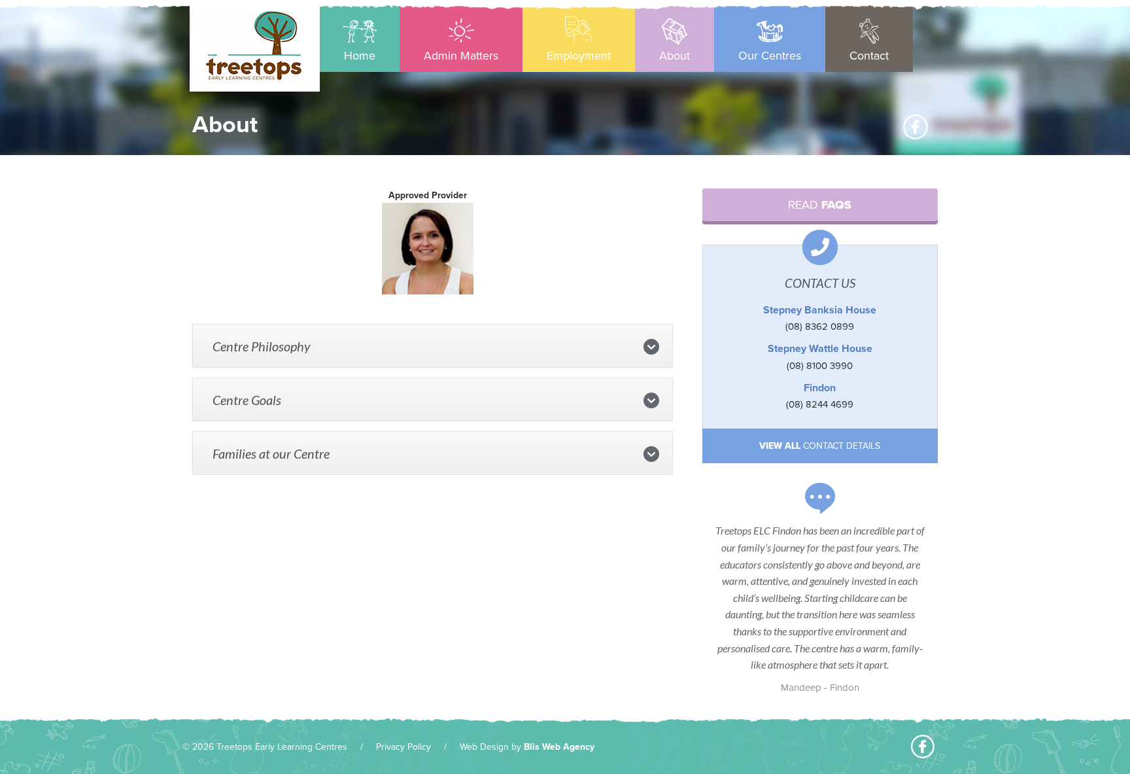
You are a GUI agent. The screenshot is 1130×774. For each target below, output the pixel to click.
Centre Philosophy (262, 346)
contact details (819, 445)
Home (359, 55)
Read (819, 205)
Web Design (484, 746)
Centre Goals (247, 400)
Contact (869, 55)
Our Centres (769, 55)
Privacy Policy (403, 746)
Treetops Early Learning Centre (253, 46)
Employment (579, 55)
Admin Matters (461, 55)
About (674, 55)
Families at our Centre (271, 453)
